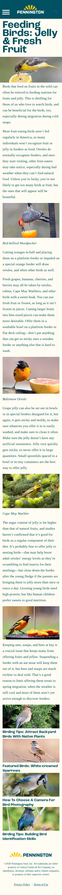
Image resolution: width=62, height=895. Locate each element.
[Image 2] (31, 9)
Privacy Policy (22, 884)
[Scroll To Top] (53, 890)
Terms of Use (41, 884)
